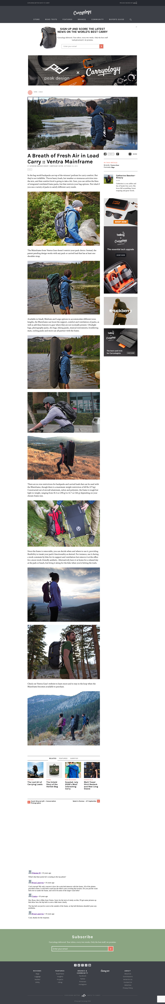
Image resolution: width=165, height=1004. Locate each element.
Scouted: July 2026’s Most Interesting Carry (71, 785)
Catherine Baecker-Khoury (125, 176)
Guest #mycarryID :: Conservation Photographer (43, 802)
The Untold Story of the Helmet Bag (52, 784)
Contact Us (128, 982)
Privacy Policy (128, 988)
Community (97, 19)
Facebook (82, 976)
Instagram (89, 965)
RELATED (52, 758)
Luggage (37, 977)
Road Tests (51, 19)
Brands (82, 19)
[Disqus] (64, 839)
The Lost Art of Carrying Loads (35, 783)
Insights (60, 977)
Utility (37, 982)
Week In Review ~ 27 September (85, 801)
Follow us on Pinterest (82, 965)
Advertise (127, 985)
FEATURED (63, 758)
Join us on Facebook (75, 965)
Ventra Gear (114, 165)
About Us (127, 974)
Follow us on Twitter (79, 965)
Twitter (82, 979)
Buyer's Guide (116, 19)
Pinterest (82, 982)
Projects (60, 979)
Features (67, 19)
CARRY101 (74, 758)
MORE (135, 154)
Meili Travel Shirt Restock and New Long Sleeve (91, 785)
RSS (86, 965)
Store (36, 19)
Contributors (128, 977)
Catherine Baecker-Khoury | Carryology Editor (46, 166)
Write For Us (127, 979)
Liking (60, 982)
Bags (29, 169)
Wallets (37, 979)
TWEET (111, 154)
